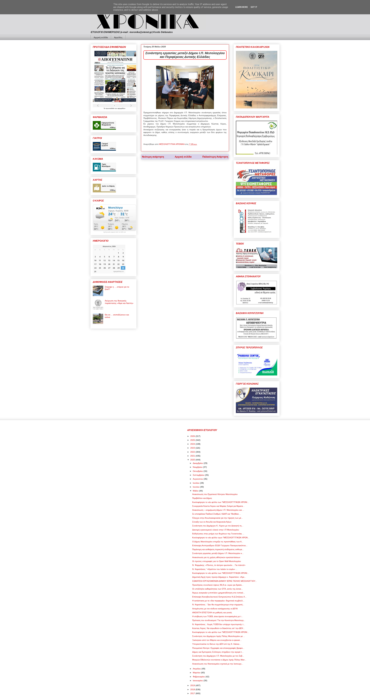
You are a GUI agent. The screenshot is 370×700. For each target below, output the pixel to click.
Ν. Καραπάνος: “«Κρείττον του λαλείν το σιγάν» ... (214, 569)
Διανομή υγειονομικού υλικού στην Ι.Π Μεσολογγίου (215, 530)
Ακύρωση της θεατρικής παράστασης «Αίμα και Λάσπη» (119, 302)
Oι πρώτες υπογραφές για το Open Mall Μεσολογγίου (216, 561)
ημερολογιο (118, 271)
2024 (193, 444)
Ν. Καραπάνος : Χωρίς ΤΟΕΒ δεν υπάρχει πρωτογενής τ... (218, 624)
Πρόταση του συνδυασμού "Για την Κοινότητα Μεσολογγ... (218, 620)
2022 (193, 452)
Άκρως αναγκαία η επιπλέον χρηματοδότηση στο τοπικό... (218, 593)
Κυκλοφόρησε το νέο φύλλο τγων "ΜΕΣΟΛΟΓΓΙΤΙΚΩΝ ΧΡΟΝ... (220, 537)
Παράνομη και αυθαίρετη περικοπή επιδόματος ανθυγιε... (218, 549)
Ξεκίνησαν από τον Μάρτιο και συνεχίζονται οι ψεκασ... (217, 640)
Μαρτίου (197, 672)
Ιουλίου (196, 483)
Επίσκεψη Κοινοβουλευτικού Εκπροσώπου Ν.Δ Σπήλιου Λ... (219, 597)
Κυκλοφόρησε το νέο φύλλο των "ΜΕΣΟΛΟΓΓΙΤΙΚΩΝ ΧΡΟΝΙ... (220, 502)
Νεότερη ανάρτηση (153, 156)
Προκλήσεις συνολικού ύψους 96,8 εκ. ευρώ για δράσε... (217, 585)
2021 (193, 456)
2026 (193, 436)
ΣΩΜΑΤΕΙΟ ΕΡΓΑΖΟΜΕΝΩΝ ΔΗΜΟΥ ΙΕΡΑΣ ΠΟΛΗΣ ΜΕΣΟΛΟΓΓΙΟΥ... (224, 581)
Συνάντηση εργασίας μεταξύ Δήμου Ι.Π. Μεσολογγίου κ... (218, 553)
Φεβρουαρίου (199, 676)
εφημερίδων (121, 108)
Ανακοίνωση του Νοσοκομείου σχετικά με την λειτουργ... (217, 664)
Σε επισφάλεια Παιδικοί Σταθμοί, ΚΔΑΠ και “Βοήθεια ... (216, 514)
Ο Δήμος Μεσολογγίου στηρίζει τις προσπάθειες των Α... (217, 541)
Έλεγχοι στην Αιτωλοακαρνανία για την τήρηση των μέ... (217, 518)
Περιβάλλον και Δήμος (202, 498)
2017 (193, 693)
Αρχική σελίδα (101, 37)
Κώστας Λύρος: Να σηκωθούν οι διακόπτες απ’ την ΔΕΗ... (218, 628)
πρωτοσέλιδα (110, 108)
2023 (193, 448)
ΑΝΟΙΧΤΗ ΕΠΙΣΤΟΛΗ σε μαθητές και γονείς (212, 612)
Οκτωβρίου (198, 471)
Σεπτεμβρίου (199, 475)
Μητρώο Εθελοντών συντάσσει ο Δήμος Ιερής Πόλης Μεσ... (219, 660)
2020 (193, 460)
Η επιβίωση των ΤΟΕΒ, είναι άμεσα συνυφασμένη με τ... (217, 616)
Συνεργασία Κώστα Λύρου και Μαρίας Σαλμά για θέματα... (218, 506)
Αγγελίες (118, 37)
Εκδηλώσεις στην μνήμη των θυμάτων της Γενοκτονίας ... (218, 533)
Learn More (241, 7)
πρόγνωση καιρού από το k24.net (114, 232)
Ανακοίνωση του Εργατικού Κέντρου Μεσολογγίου (215, 494)
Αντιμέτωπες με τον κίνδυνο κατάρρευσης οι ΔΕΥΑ (215, 608)
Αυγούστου (198, 479)
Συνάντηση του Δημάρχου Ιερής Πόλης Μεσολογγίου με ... (218, 636)
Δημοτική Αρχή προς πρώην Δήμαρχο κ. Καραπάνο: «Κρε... (219, 577)
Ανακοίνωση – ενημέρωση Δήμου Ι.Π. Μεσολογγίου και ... (218, 510)
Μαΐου (196, 491)
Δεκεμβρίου (198, 463)
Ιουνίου (196, 487)
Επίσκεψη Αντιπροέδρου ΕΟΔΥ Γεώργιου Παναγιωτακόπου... (220, 545)
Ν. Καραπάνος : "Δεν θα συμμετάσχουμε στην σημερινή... (218, 604)
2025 (193, 440)
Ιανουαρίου (198, 680)
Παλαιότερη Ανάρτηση (215, 156)
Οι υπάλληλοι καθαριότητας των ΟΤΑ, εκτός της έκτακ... (217, 589)
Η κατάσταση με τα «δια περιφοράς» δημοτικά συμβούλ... (218, 600)
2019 (193, 685)
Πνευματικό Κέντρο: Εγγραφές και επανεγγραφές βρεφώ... (218, 648)
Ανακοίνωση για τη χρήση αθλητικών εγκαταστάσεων (216, 557)
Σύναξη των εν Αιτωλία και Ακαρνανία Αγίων (211, 522)
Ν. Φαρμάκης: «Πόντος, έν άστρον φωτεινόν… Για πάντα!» (218, 565)
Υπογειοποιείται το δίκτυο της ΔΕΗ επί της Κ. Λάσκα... (216, 644)
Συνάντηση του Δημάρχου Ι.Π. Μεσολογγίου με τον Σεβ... (218, 656)
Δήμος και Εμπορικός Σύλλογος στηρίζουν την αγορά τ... (218, 652)
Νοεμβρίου (198, 467)
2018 (193, 689)
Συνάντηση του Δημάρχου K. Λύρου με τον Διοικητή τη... (217, 526)
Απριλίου (197, 669)
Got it (254, 7)
